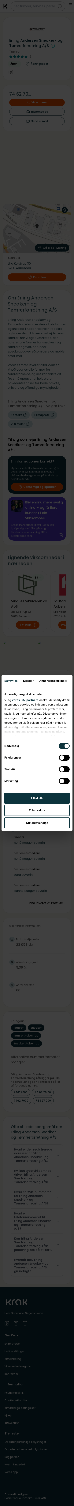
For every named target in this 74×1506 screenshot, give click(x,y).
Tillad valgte (37, 810)
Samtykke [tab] (10, 680)
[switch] (64, 758)
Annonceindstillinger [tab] (53, 680)
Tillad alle (37, 798)
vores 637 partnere (25, 700)
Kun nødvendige (37, 822)
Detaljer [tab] (28, 680)
